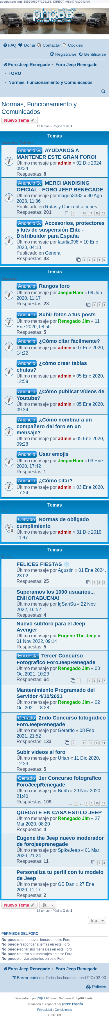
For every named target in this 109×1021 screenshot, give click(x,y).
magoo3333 (70, 195)
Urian (63, 758)
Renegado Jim (74, 321)
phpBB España (72, 1004)
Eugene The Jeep (77, 635)
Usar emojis (54, 454)
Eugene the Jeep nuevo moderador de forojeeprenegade (60, 841)
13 (97, 743)
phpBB (42, 998)
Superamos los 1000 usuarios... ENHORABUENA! (56, 595)
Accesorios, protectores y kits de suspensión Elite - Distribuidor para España (61, 229)
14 (103, 743)
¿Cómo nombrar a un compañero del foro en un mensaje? (54, 426)
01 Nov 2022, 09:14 (37, 641)
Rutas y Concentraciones (71, 206)
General (53, 252)
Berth (63, 790)
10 (97, 803)
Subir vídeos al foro (41, 752)
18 (84, 213)
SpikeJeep (69, 850)
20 (97, 213)
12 (90, 743)
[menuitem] (9, 45)
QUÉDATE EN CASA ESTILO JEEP (59, 812)
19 (90, 213)
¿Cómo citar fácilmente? (69, 341)
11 (84, 743)
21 (103, 213)
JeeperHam (70, 292)
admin (65, 162)
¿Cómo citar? (56, 481)
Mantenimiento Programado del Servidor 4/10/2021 (56, 693)
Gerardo (66, 730)
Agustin (66, 570)
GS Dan (66, 884)
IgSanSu (67, 603)
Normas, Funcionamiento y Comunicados (39, 107)
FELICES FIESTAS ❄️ (43, 564)
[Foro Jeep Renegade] (54, 16)
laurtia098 (68, 241)
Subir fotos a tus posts (67, 315)
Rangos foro (54, 286)
